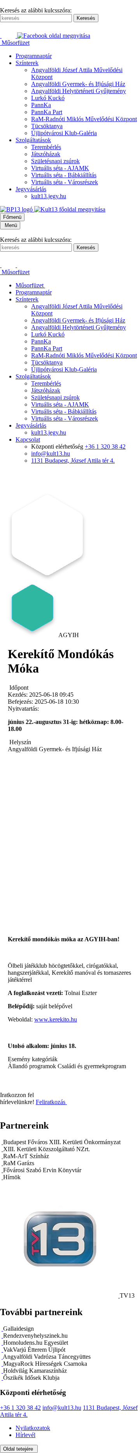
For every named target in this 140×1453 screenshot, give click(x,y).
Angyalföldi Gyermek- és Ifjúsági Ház (78, 84)
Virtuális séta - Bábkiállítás (63, 175)
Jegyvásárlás (31, 189)
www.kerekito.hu (55, 1019)
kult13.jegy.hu (48, 196)
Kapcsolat (28, 439)
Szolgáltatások (33, 140)
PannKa (41, 105)
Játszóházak (45, 154)
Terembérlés (46, 147)
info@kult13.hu (50, 453)
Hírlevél (25, 1435)
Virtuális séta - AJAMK (60, 168)
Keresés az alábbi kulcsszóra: (36, 10)
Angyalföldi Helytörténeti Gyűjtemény (78, 91)
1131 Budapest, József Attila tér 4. (73, 460)
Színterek (27, 63)
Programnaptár (34, 56)
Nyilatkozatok (33, 1428)
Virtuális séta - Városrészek (64, 182)
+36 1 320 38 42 (105, 446)
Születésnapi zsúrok (55, 161)
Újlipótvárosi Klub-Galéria (64, 133)
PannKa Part (46, 112)
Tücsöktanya (47, 126)
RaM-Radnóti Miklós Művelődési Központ (84, 119)
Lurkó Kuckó (48, 98)
